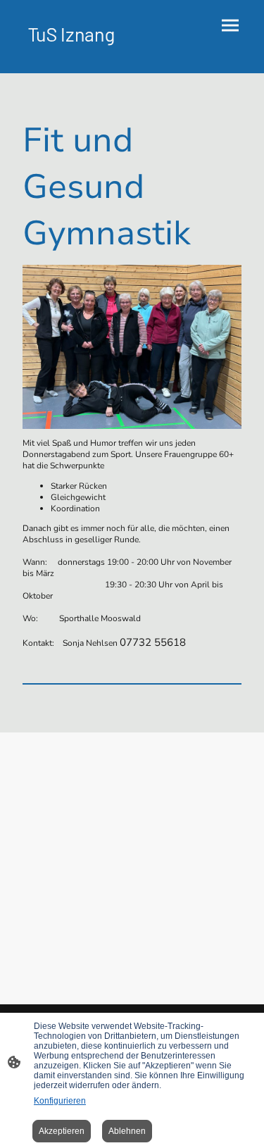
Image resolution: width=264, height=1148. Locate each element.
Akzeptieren (61, 1131)
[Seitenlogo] (72, 50)
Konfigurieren (60, 1101)
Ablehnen (127, 1131)
